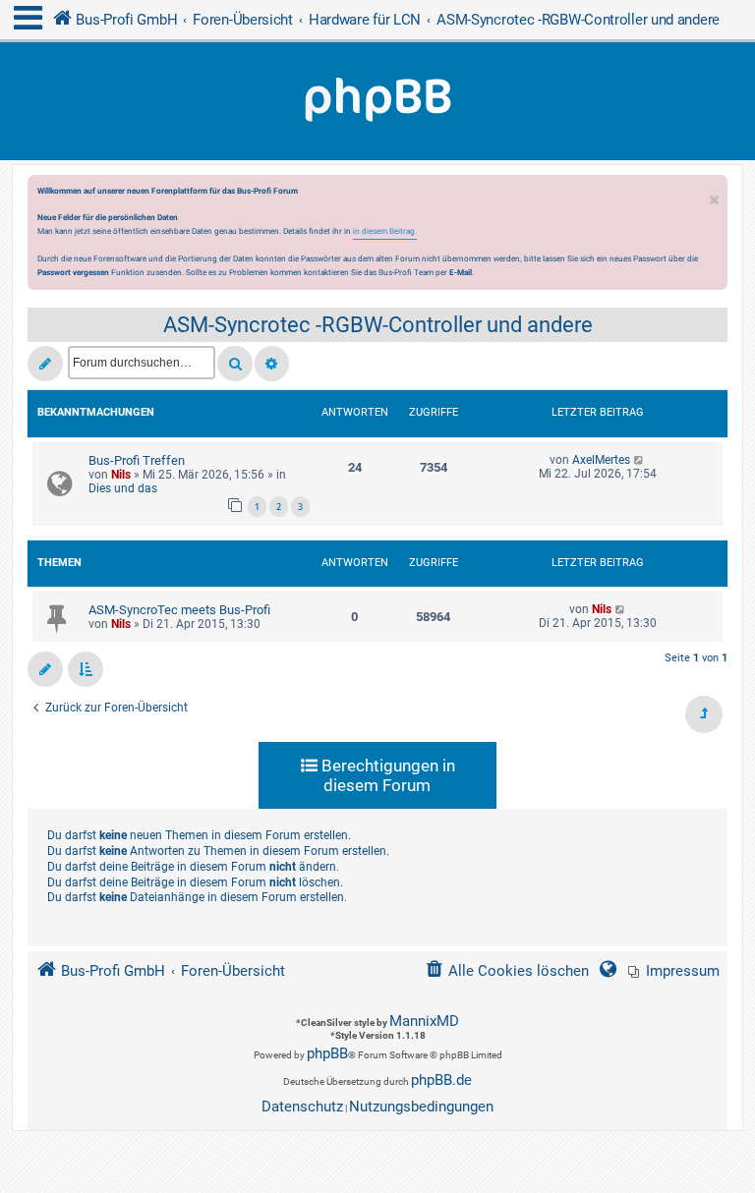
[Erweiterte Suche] (272, 363)
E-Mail (460, 272)
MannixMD (424, 1021)
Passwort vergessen (73, 272)
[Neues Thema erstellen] (45, 363)
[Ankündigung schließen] (715, 195)
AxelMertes (601, 460)
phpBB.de (441, 1080)
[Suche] (235, 363)
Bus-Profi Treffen (136, 460)
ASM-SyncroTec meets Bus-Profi (179, 609)
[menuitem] (674, 971)
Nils (121, 475)
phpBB (327, 1053)
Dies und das (122, 488)
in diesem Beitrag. (385, 231)
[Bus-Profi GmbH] (377, 101)
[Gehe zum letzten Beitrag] (639, 460)
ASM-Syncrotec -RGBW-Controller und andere (378, 324)
